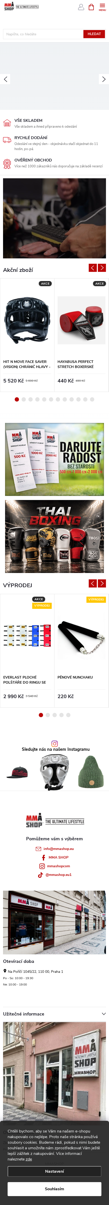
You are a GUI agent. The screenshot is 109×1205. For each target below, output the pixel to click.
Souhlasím (54, 1189)
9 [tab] (71, 399)
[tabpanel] (27, 335)
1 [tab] (17, 399)
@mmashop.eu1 (58, 874)
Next (102, 268)
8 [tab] (65, 399)
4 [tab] (37, 399)
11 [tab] (85, 399)
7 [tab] (58, 399)
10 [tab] (78, 399)
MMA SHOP (58, 857)
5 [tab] (44, 399)
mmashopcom (58, 866)
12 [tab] (92, 399)
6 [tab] (51, 399)
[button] (5, 79)
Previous (93, 268)
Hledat (94, 34)
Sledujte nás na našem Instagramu (56, 749)
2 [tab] (24, 399)
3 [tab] (30, 399)
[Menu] (102, 6)
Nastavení (54, 1171)
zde (29, 1159)
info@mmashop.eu (59, 848)
